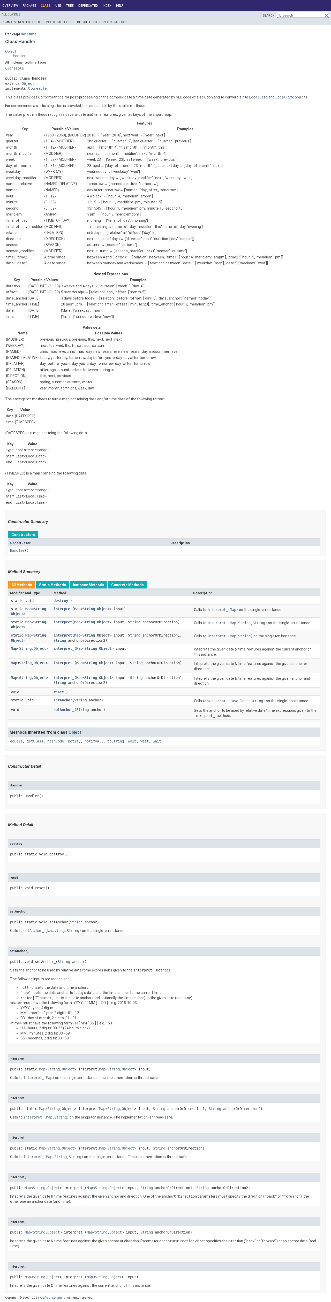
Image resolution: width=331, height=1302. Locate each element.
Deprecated (88, 5)
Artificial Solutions (52, 1297)
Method (64, 22)
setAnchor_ (64, 710)
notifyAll (94, 741)
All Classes (11, 14)
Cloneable (14, 68)
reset (59, 692)
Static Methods (52, 585)
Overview (10, 5)
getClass (35, 741)
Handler (17, 550)
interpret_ (64, 648)
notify (74, 741)
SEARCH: (269, 15)
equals (16, 741)
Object (10, 51)
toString (115, 741)
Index (107, 5)
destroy (61, 601)
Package (29, 5)
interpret (63, 609)
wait (132, 741)
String (40, 609)
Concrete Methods (127, 585)
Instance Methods (88, 585)
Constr (48, 22)
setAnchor (63, 700)
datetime (28, 34)
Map (28, 609)
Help (119, 5)
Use (58, 5)
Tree (70, 5)
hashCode (55, 741)
